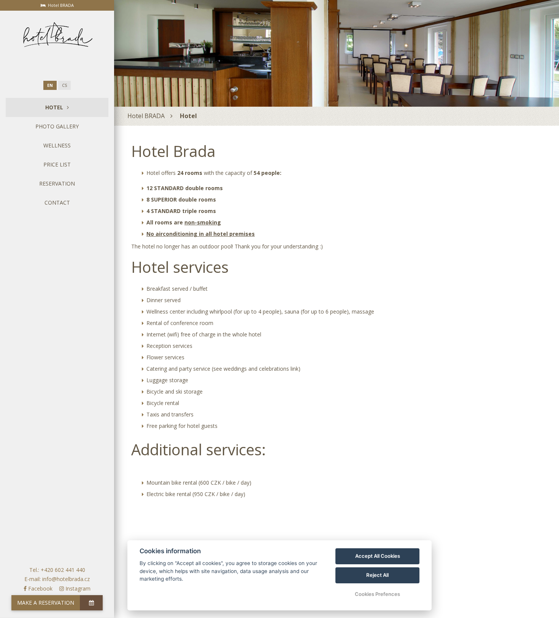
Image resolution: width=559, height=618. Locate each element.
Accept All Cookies (377, 556)
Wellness (57, 145)
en (50, 85)
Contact (57, 202)
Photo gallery (57, 126)
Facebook (39, 588)
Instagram (77, 588)
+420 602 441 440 (63, 569)
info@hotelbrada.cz (66, 579)
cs (64, 85)
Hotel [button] (54, 107)
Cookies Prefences (377, 594)
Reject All (377, 575)
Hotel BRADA (146, 116)
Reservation (57, 183)
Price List (57, 164)
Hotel (188, 116)
